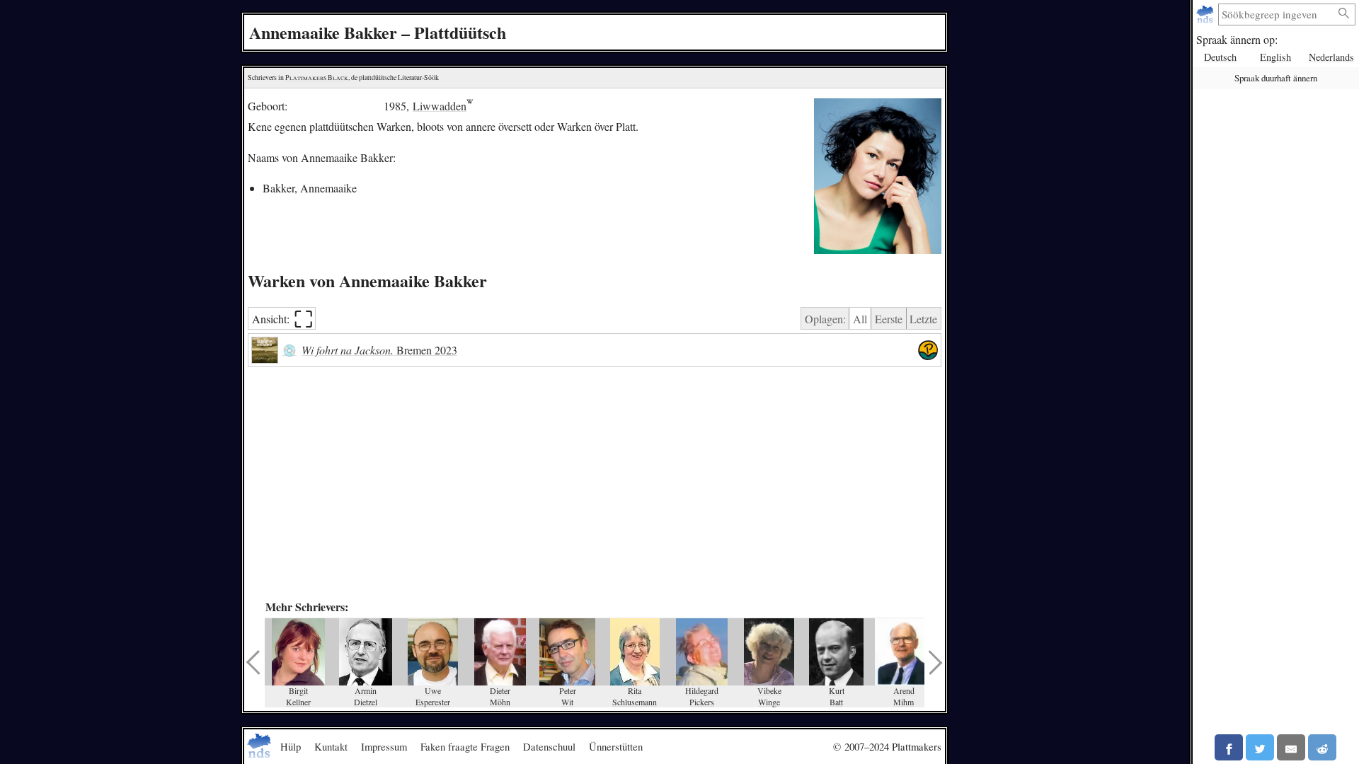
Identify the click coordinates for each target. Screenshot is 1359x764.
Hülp (290, 746)
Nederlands (1331, 57)
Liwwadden (439, 105)
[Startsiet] (1206, 14)
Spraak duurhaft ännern (1275, 77)
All (860, 318)
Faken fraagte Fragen (465, 746)
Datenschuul (549, 746)
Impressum (384, 746)
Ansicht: (283, 318)
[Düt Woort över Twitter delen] (1260, 747)
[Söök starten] (1344, 14)
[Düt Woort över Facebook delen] (1229, 747)
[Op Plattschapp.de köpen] (928, 350)
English (1275, 57)
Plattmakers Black (316, 77)
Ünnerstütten (616, 746)
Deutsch (1220, 57)
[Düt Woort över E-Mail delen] (1291, 747)
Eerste (888, 318)
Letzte (923, 318)
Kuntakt (331, 746)
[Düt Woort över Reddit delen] (1322, 747)
